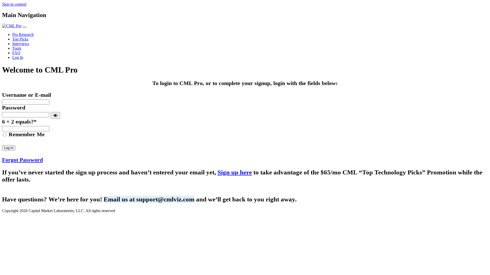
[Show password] (55, 115)
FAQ (16, 53)
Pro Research (23, 34)
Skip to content (14, 4)
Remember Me (26, 134)
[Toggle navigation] (24, 27)
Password (13, 108)
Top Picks (20, 39)
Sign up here (234, 172)
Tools (16, 48)
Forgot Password (22, 160)
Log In (17, 57)
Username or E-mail (26, 95)
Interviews (20, 44)
